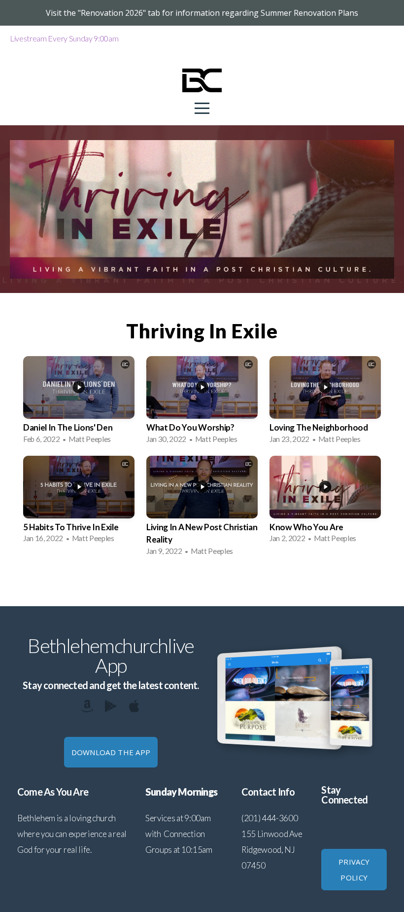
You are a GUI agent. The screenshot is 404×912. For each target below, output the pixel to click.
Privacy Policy (354, 869)
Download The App (111, 752)
